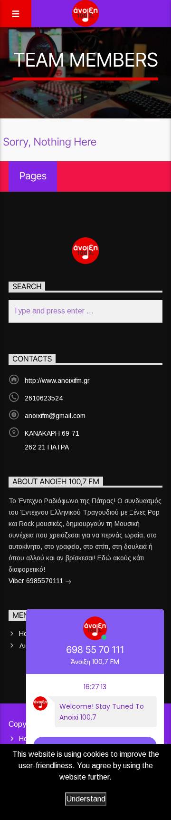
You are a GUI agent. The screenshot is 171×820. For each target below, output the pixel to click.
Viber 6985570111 (37, 581)
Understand (85, 799)
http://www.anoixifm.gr (57, 380)
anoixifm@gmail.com (55, 416)
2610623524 (44, 398)
